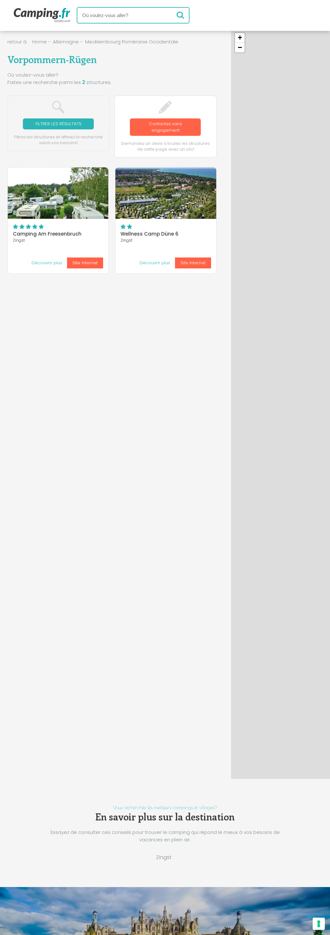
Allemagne (66, 41)
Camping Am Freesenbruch (47, 233)
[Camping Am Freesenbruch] (58, 193)
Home (39, 41)
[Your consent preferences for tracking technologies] (319, 924)
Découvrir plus (47, 263)
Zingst (163, 857)
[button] (237, 477)
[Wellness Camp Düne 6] (165, 193)
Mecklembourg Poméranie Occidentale (131, 41)
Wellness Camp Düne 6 (150, 233)
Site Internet (85, 263)
